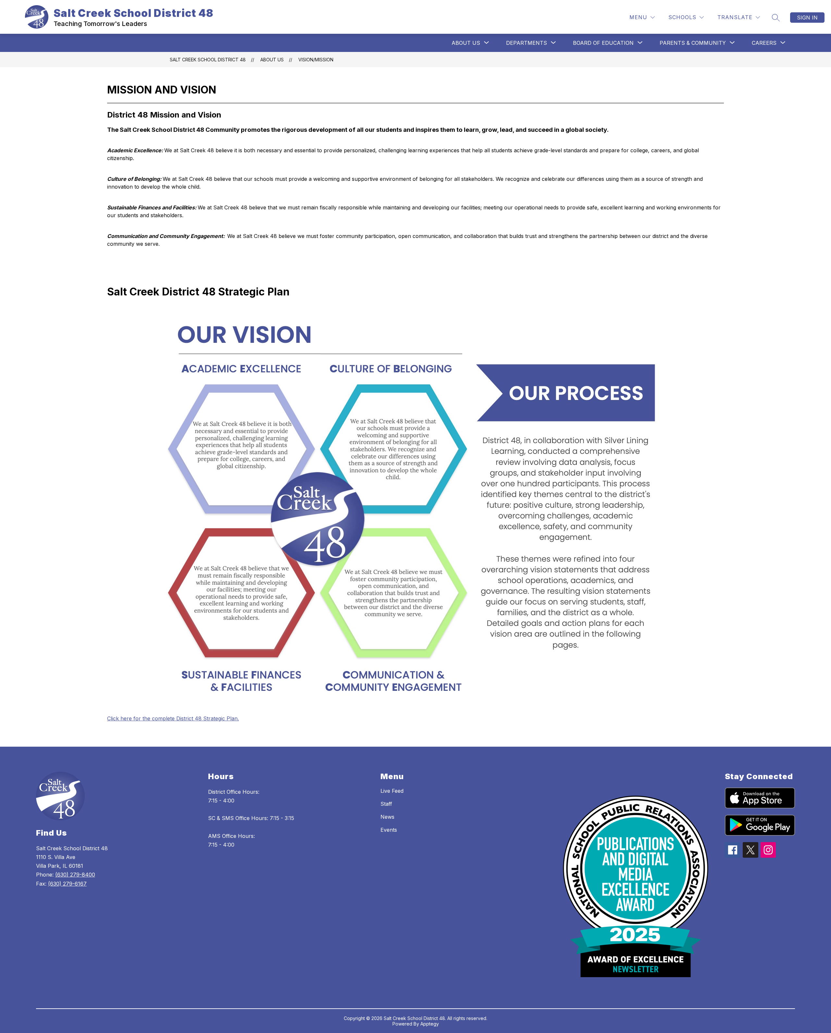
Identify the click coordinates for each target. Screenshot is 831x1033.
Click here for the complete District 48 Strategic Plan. (173, 718)
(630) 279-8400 (75, 874)
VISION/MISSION (315, 59)
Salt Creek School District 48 (208, 59)
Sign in (807, 17)
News (387, 817)
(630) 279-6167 (67, 883)
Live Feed (391, 791)
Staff (386, 804)
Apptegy (429, 1024)
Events (388, 830)
